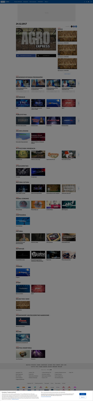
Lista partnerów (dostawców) (46, 396)
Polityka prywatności (15, 399)
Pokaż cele (83, 397)
